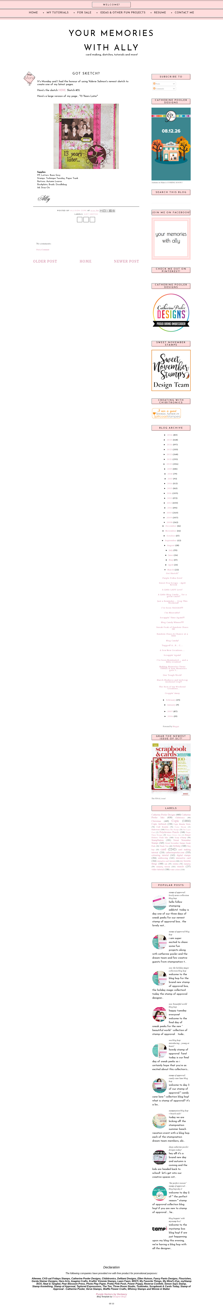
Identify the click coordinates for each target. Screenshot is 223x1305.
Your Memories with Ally (111, 41)
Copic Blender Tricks (182, 824)
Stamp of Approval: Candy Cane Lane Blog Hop (178, 1078)
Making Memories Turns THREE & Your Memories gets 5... (173, 668)
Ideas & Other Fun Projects (122, 12)
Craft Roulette (162, 826)
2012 (169, 503)
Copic (175, 821)
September (171, 540)
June (170, 555)
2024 (169, 444)
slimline (176, 863)
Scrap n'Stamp (180, 837)
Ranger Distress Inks (174, 835)
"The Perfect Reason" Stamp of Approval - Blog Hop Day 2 (177, 1185)
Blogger (176, 726)
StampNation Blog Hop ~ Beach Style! (178, 1112)
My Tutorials (58, 12)
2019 (169, 469)
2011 (169, 508)
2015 (169, 488)
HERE (62, 90)
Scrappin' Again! (172, 655)
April (170, 565)
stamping (187, 863)
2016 (169, 483)
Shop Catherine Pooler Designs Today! (178, 1148)
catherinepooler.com (175, 852)
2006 (170, 716)
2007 (170, 711)
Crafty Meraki (180, 827)
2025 (169, 440)
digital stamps (184, 855)
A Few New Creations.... (172, 650)
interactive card (183, 857)
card (163, 849)
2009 (169, 517)
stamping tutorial (163, 866)
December (171, 526)
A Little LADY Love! (172, 590)
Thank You (164, 846)
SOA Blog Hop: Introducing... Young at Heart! (179, 1043)
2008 (169, 522)
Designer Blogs (119, 1297)
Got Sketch (91, 214)
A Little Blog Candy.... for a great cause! (172, 595)
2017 (170, 479)
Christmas (156, 821)
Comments (159, 88)
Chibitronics (180, 817)
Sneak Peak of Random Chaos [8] (172, 628)
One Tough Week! (172, 675)
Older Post (45, 261)
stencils (180, 866)
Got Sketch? (172, 573)
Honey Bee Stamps (172, 829)
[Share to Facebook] (110, 210)
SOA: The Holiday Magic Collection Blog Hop (179, 969)
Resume (160, 12)
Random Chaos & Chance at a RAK (172, 635)
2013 (169, 498)
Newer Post (126, 261)
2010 (169, 513)
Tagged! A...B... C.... (172, 645)
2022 (169, 454)
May (171, 560)
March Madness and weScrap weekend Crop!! (172, 681)
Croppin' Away (172, 693)
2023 (169, 449)
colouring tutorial (160, 855)
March (170, 570)
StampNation (157, 840)
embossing (163, 857)
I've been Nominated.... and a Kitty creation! (172, 661)
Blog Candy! (172, 641)
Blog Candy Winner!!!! (172, 622)
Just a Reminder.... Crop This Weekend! (172, 602)
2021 (169, 459)
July (171, 550)
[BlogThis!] (104, 210)
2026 (170, 435)
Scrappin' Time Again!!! (172, 617)
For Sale (84, 12)
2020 (169, 464)
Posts (157, 83)
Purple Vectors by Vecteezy (111, 1294)
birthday (177, 845)
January (171, 705)
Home (86, 261)
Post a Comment (42, 249)
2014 (169, 493)
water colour (175, 869)
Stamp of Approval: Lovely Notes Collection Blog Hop (179, 895)
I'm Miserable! (172, 613)
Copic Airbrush (158, 823)
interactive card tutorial (166, 861)
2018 (170, 474)
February (171, 700)
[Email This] (101, 210)
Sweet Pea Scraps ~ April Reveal (172, 584)
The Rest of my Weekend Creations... (172, 688)
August (171, 545)
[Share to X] (107, 210)
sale (165, 863)
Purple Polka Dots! (172, 578)
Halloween (155, 829)
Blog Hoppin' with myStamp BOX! (177, 1220)
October (171, 536)
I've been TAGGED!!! (172, 608)
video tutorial (157, 869)
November (171, 531)
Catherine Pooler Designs (163, 814)
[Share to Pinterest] (113, 210)
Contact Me (184, 12)
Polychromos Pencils (169, 832)
